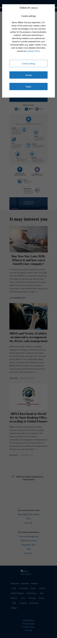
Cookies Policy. (33, 51)
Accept (28, 75)
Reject (28, 86)
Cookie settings (28, 63)
